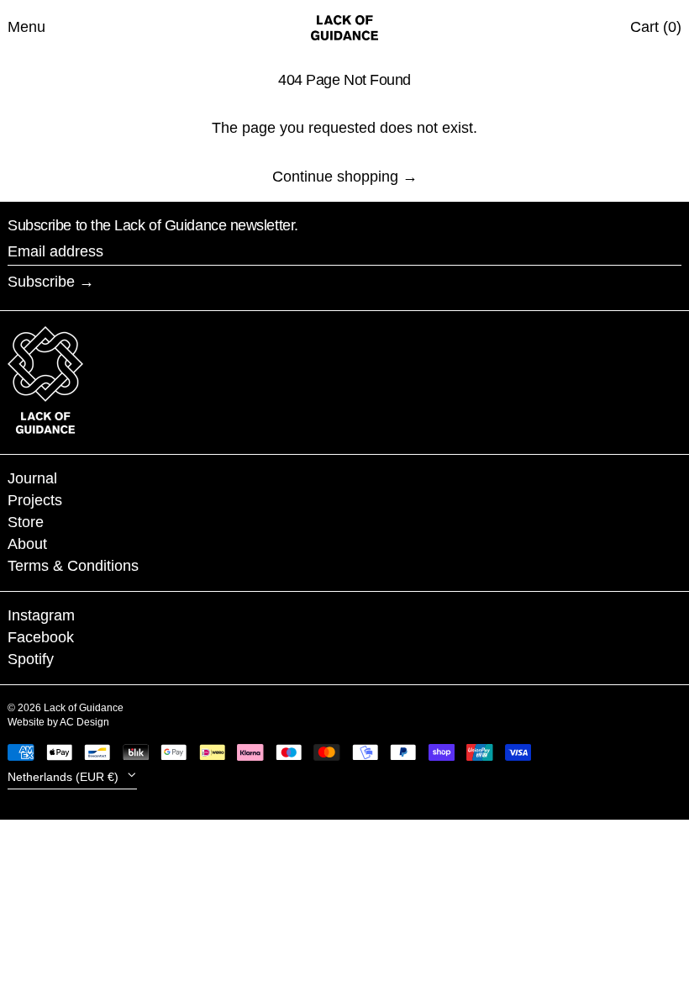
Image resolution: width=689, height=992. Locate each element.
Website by (34, 722)
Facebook (41, 637)
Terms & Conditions (73, 565)
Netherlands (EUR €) (65, 777)
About (27, 544)
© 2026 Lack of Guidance (66, 708)
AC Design (84, 722)
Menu (26, 26)
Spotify (31, 659)
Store (26, 522)
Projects (35, 500)
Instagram (41, 615)
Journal (32, 478)
